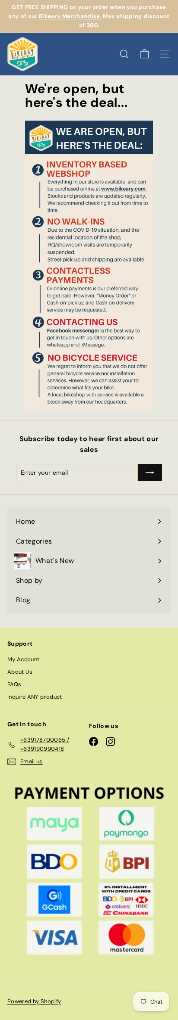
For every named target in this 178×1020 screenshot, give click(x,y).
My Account (23, 659)
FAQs (14, 684)
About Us (20, 671)
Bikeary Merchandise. (70, 16)
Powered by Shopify (34, 1001)
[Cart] (144, 54)
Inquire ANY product (34, 696)
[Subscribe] (150, 472)
